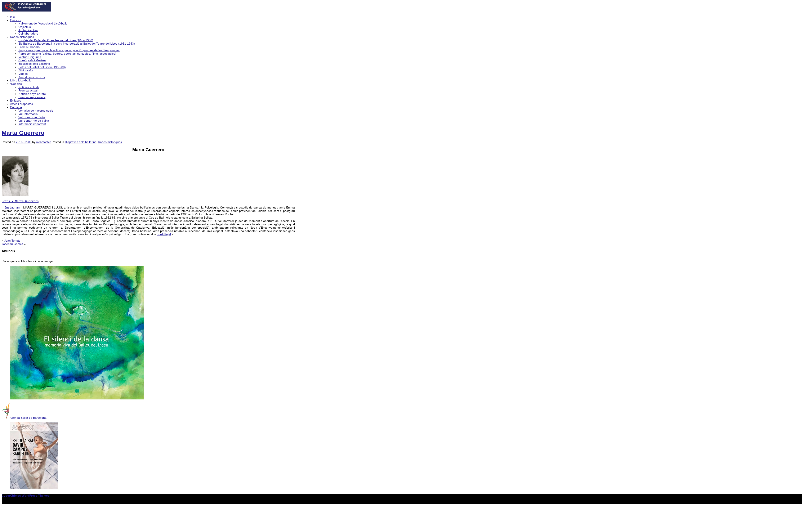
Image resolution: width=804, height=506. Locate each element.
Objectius (24, 26)
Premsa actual (27, 90)
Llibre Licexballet (21, 80)
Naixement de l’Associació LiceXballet (43, 23)
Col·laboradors (28, 33)
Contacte (16, 107)
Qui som (15, 20)
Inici (12, 16)
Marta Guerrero (23, 133)
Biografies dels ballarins (34, 63)
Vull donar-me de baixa (33, 120)
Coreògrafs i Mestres (32, 60)
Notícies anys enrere (32, 93)
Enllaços (15, 100)
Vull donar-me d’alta (31, 117)
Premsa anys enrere (31, 97)
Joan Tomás (12, 240)
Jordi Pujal (164, 234)
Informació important (32, 124)
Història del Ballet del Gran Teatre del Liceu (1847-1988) (55, 40)
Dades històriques (22, 37)
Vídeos (23, 73)
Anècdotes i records (31, 77)
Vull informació (28, 114)
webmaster (43, 142)
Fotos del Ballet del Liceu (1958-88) (42, 67)
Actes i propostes (21, 104)
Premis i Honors (29, 47)
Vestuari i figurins (29, 57)
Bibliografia (25, 70)
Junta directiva (28, 30)
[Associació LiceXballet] (26, 10)
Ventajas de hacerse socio (35, 110)
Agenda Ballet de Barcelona (28, 417)
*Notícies (16, 83)
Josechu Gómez (12, 244)
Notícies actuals (28, 87)
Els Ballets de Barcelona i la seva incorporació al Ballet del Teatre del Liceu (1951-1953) (76, 43)
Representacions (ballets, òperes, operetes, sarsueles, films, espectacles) (67, 53)
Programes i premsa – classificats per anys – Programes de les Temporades (69, 50)
